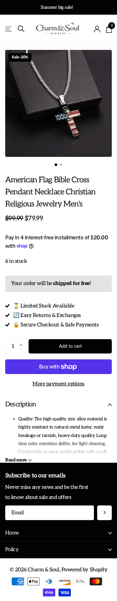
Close (58, 533)
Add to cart (70, 346)
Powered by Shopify (84, 569)
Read (16, 460)
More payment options (58, 384)
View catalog (9, 29)
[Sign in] (97, 29)
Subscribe (104, 512)
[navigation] (55, 164)
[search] (21, 29)
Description (20, 404)
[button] (22, 341)
